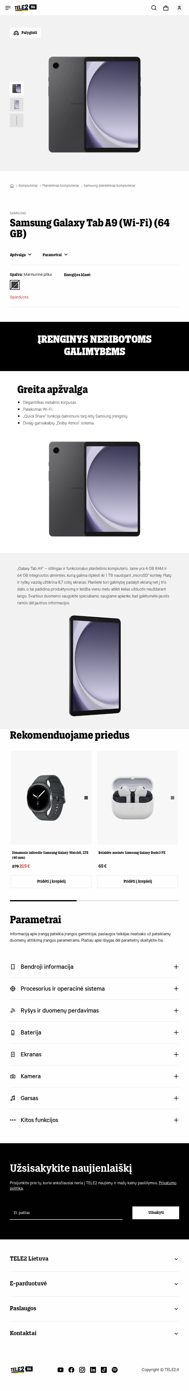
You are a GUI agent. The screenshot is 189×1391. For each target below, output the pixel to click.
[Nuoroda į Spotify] (115, 1370)
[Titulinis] (12, 186)
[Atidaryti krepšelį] (166, 8)
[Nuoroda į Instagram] (82, 1370)
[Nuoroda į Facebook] (71, 1370)
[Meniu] (8, 8)
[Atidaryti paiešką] (154, 8)
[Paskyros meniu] (179, 8)
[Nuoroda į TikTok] (104, 1370)
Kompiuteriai (28, 186)
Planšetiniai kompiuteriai (60, 186)
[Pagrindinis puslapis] (25, 8)
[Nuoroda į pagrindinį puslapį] (21, 1370)
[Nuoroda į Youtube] (60, 1370)
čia (160, 940)
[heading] (51, 810)
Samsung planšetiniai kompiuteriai (109, 186)
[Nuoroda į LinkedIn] (93, 1370)
